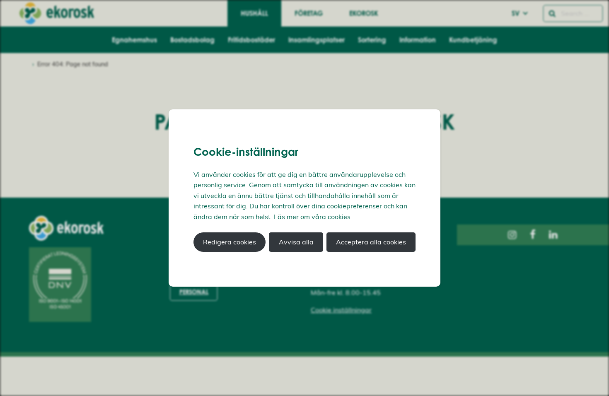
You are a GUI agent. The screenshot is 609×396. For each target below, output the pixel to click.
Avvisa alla (296, 242)
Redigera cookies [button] (229, 242)
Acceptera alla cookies (371, 242)
